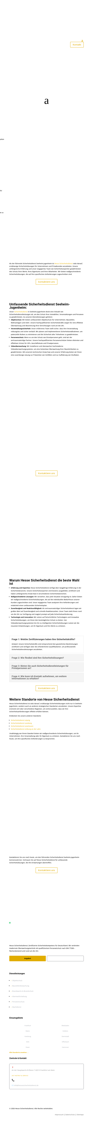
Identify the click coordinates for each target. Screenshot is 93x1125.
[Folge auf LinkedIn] (25, 966)
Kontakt (77, 44)
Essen (28, 1047)
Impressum (59, 1114)
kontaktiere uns (46, 281)
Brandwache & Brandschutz (22, 991)
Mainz (28, 1031)
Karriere (65, 958)
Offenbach (65, 1042)
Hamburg (27, 1036)
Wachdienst (16, 1007)
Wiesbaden (65, 1026)
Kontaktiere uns (46, 473)
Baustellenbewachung (20, 986)
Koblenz (65, 1031)
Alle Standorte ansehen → (19, 1052)
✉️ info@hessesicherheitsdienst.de (25, 1085)
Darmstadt (65, 1036)
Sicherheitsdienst (21, 312)
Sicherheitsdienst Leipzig (20, 720)
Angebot (27, 958)
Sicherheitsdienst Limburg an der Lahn (26, 729)
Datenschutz (70, 1114)
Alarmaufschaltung (19, 996)
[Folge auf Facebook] (11, 966)
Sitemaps (80, 1114)
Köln (27, 1042)
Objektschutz (17, 980)
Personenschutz (18, 1002)
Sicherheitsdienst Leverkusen (22, 726)
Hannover (65, 1047)
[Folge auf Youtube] (29, 966)
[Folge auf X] (15, 966)
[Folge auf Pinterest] (20, 966)
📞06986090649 (20, 1080)
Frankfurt (27, 1026)
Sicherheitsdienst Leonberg (21, 723)
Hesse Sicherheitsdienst (63, 263)
